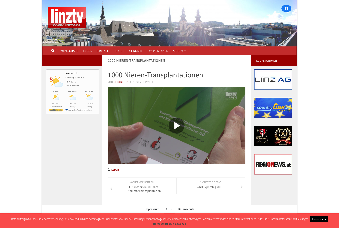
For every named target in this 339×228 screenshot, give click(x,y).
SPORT (119, 51)
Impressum (152, 209)
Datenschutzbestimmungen (169, 224)
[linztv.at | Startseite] (67, 17)
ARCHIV (178, 51)
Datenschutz (186, 209)
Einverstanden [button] (319, 219)
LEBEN (87, 51)
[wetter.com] (56, 110)
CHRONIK (135, 51)
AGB (168, 209)
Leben (115, 169)
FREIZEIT (103, 51)
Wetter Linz (72, 73)
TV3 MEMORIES (157, 51)
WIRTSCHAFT (69, 51)
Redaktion (121, 82)
